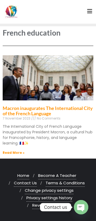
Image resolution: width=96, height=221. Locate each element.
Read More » (14, 152)
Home (23, 175)
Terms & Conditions (65, 183)
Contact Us (25, 183)
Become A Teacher (57, 175)
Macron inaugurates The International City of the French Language (48, 110)
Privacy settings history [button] (49, 198)
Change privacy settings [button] (49, 190)
